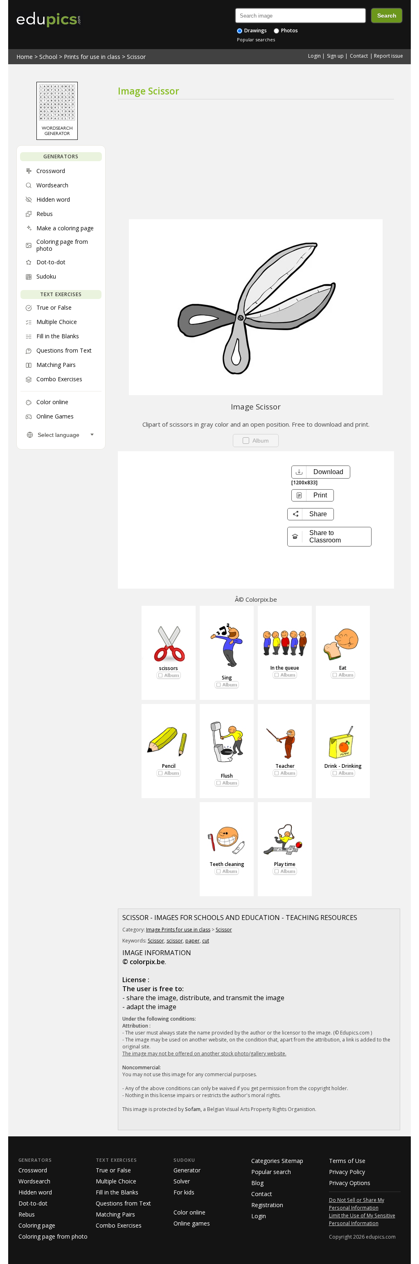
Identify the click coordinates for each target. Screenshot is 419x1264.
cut (205, 940)
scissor (175, 940)
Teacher (285, 765)
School (48, 57)
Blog (257, 1183)
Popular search (271, 1172)
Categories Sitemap (277, 1161)
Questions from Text (123, 1203)
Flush (227, 775)
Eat (343, 667)
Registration (267, 1205)
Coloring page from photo (53, 1236)
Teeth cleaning (227, 864)
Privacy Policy (347, 1172)
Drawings (255, 30)
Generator (186, 1170)
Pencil (169, 765)
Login (314, 55)
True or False (113, 1170)
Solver (181, 1181)
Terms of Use (347, 1161)
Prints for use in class (92, 57)
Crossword (32, 1170)
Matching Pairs (115, 1214)
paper (192, 940)
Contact (359, 55)
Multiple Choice (116, 1181)
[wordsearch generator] (57, 138)
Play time (284, 864)
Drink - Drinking (343, 765)
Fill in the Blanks (117, 1192)
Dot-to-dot (32, 1203)
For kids (183, 1192)
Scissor (136, 57)
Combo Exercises (119, 1225)
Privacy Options (349, 1183)
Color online (189, 1212)
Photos (289, 30)
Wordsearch (34, 1181)
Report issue (388, 55)
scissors (168, 668)
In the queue (284, 667)
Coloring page (36, 1225)
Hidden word (35, 1192)
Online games (191, 1223)
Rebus (26, 1214)
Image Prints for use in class (178, 929)
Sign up (335, 55)
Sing (227, 677)
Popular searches (256, 39)
